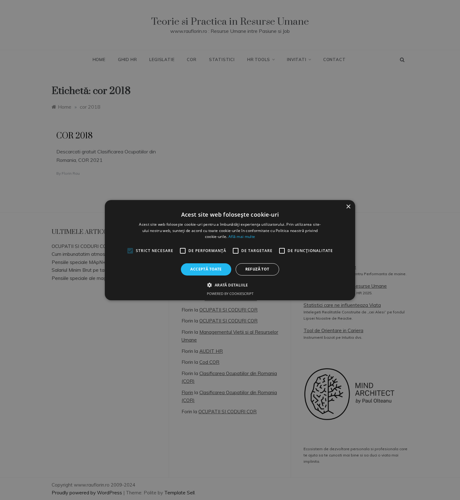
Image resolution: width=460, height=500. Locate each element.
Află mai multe (241, 236)
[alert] (230, 250)
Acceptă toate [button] (206, 269)
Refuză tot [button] (257, 269)
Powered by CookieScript (230, 293)
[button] (230, 285)
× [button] (348, 206)
